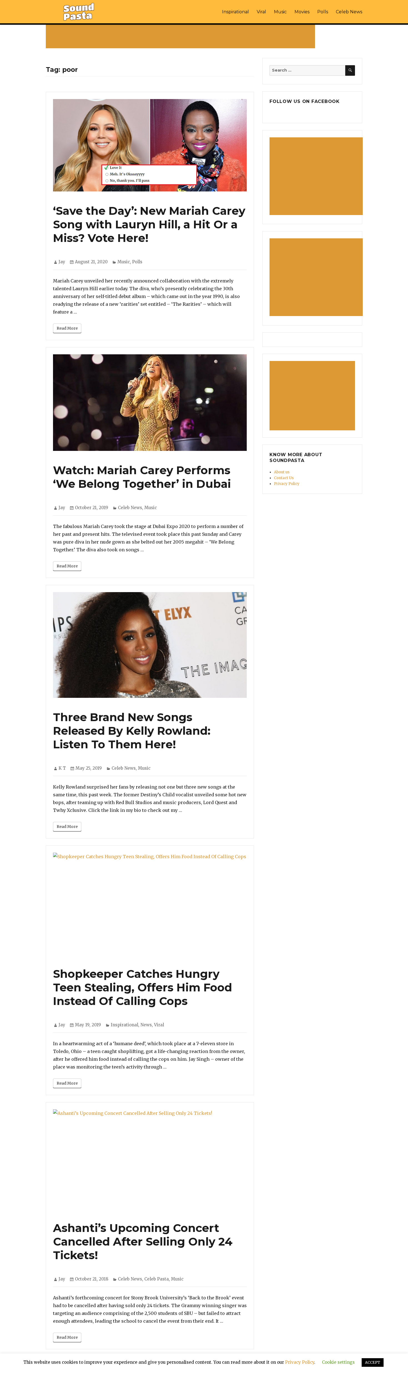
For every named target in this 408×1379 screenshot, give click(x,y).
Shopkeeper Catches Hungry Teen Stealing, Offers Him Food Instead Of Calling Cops (142, 987)
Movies (301, 11)
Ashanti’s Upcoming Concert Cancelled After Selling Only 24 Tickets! (143, 1241)
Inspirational (235, 11)
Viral (261, 11)
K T (62, 768)
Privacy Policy (286, 483)
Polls (322, 11)
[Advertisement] (181, 36)
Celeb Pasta (156, 1279)
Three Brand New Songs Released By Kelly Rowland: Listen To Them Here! (131, 730)
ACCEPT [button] (372, 1362)
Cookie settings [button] (338, 1362)
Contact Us (284, 478)
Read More (67, 328)
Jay (62, 261)
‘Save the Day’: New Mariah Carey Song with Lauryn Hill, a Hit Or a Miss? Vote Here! (149, 224)
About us (281, 472)
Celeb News (349, 11)
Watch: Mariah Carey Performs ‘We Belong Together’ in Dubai (142, 477)
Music (280, 11)
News (146, 1024)
